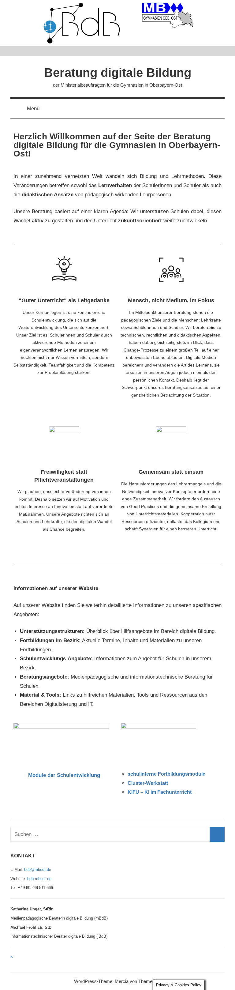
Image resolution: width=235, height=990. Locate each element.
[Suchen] (217, 834)
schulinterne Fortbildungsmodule (166, 774)
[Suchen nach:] (117, 834)
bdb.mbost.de (39, 878)
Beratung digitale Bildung (117, 72)
